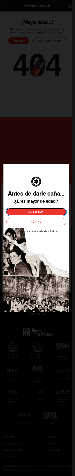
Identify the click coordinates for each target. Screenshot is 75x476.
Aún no (36, 221)
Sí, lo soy (36, 211)
